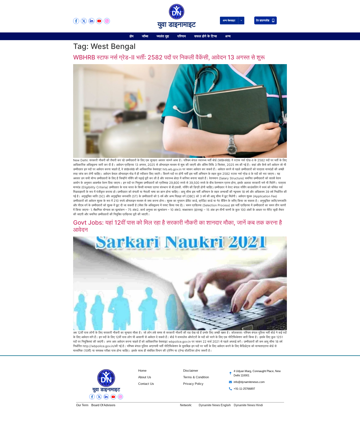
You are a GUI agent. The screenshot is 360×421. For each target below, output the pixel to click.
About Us (144, 377)
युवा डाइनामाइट (177, 24)
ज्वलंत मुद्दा (163, 36)
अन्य (228, 36)
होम (132, 36)
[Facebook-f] (76, 21)
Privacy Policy (193, 384)
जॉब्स (145, 36)
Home (142, 370)
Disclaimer (190, 370)
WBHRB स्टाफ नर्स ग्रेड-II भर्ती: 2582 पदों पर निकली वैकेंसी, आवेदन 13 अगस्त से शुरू (169, 57)
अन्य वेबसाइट (229, 20)
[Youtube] (99, 21)
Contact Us (146, 384)
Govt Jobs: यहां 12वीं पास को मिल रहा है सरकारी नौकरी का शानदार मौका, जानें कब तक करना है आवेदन (177, 226)
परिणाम (181, 36)
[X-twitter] (84, 21)
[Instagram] (107, 21)
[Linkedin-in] (91, 21)
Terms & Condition (196, 377)
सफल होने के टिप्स (205, 36)
